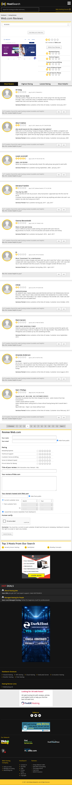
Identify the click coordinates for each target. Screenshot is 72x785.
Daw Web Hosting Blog (39, 766)
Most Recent (9, 84)
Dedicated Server (43, 675)
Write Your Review (54, 47)
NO (64, 112)
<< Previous (10, 426)
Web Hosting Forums (62, 9)
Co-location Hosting (58, 675)
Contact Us (24, 765)
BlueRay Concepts (55, 547)
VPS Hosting (19, 675)
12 (57, 426)
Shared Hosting (8, 675)
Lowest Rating (45, 84)
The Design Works (38, 768)
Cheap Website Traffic (39, 765)
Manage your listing (9, 768)
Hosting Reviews (12, 15)
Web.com (58, 42)
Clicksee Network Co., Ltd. (35, 782)
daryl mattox (21, 123)
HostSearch (3, 15)
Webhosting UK (8, 687)
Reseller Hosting (8, 677)
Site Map (23, 766)
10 (49, 426)
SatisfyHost (30, 547)
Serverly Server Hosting (12, 547)
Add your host (8, 767)
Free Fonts (36, 770)
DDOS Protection (37, 772)
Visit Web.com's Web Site (36, 32)
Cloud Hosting (30, 675)
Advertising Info (8, 770)
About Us (23, 774)
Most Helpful (63, 84)
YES (59, 112)
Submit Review (7, 534)
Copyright (23, 775)
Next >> (62, 426)
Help (22, 768)
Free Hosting (20, 677)
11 (53, 426)
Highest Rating (27, 84)
